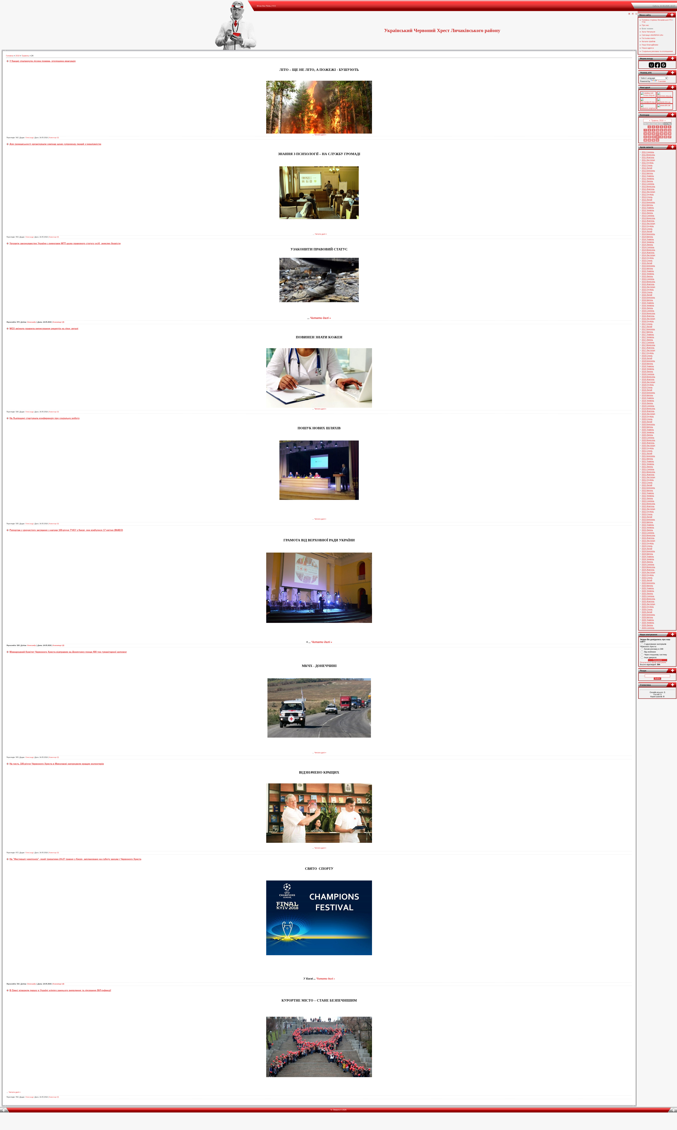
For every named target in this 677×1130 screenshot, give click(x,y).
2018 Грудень (648, 385)
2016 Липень (647, 308)
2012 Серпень (648, 184)
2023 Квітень (647, 522)
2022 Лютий (647, 485)
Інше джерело (650, 657)
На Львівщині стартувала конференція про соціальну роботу (45, 418)
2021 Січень (647, 451)
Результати (645, 662)
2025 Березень (648, 583)
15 (649, 134)
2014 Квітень (647, 237)
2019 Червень (648, 400)
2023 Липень (647, 530)
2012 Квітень (647, 173)
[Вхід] (636, 14)
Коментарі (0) (54, 137)
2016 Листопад (648, 319)
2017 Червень (648, 337)
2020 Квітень (647, 427)
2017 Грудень (648, 353)
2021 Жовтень (648, 474)
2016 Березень (648, 297)
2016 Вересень (648, 313)
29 (649, 140)
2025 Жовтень (648, 601)
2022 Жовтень (648, 506)
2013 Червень (648, 210)
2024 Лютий (647, 548)
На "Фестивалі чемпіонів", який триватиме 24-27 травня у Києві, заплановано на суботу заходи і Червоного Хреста (75, 859)
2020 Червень (648, 432)
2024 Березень (648, 551)
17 (657, 134)
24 (657, 137)
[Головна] (629, 14)
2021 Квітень (647, 459)
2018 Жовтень (648, 379)
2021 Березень (648, 456)
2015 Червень (648, 274)
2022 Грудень (648, 511)
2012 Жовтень (648, 189)
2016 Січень (647, 292)
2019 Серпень (648, 406)
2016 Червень (648, 305)
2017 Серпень (648, 342)
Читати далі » (320, 135)
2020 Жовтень (648, 443)
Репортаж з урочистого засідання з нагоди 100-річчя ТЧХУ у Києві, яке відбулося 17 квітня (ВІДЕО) (66, 530)
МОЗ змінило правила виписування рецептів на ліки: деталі (44, 328)
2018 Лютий (647, 358)
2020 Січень (647, 419)
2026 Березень (648, 615)
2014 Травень (648, 239)
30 (653, 140)
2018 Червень (648, 369)
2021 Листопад (648, 477)
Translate (662, 81)
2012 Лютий (647, 168)
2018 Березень (648, 361)
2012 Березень (648, 171)
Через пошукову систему (655, 655)
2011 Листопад (648, 160)
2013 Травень (648, 208)
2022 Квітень (647, 490)
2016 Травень (648, 303)
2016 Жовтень (648, 316)
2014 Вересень (648, 250)
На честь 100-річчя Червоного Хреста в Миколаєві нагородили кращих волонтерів (57, 763)
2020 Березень (648, 424)
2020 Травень (648, 430)
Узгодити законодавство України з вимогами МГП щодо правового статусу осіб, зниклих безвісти (65, 243)
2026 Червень (648, 622)
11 (661, 130)
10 (657, 130)
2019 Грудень (648, 416)
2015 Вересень (648, 282)
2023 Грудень (648, 543)
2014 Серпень (648, 247)
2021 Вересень (648, 472)
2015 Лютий (647, 263)
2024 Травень (648, 556)
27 (670, 137)
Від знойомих (650, 652)
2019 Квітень (647, 395)
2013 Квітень (647, 205)
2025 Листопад (648, 604)
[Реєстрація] (633, 14)
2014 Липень (647, 245)
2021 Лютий (647, 453)
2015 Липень (647, 276)
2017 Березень (648, 329)
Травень (25, 56)
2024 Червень (648, 559)
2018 (17, 56)
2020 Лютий (647, 422)
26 (665, 137)
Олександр (29, 137)
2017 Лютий (647, 326)
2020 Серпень (648, 437)
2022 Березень (648, 488)
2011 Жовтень (648, 157)
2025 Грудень (648, 607)
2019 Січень (647, 387)
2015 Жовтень (648, 284)
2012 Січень (647, 165)
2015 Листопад (648, 287)
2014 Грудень (648, 258)
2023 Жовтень (648, 538)
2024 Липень (647, 562)
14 (645, 134)
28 (645, 140)
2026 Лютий (647, 612)
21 (645, 137)
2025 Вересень (648, 599)
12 (665, 130)
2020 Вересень (648, 440)
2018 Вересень (648, 377)
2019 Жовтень (648, 411)
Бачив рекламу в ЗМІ (653, 649)
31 (657, 140)
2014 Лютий (647, 231)
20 (670, 134)
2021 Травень (648, 461)
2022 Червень (648, 496)
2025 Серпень (648, 596)
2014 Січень (647, 229)
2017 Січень (647, 324)
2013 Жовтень (648, 221)
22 (649, 137)
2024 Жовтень (648, 570)
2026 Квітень (647, 617)
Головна (9, 56)
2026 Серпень (648, 628)
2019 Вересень (648, 408)
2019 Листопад (648, 414)
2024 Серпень (648, 564)
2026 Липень (647, 625)
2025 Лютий (647, 580)
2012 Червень (648, 178)
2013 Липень (647, 213)
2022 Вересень (648, 504)
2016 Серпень (648, 311)
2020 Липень (647, 435)
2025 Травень (648, 588)
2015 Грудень (648, 289)
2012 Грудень (648, 194)
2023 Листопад (648, 541)
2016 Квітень (647, 300)
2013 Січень (647, 197)
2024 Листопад (648, 572)
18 (661, 134)
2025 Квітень (647, 585)
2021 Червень (648, 464)
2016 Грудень (648, 321)
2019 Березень (648, 393)
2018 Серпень (648, 374)
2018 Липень (647, 371)
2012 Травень (648, 176)
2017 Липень (647, 340)
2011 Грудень (648, 163)
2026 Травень (648, 620)
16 (653, 134)
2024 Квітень (647, 554)
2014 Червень (648, 242)
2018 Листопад (648, 382)
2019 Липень (647, 403)
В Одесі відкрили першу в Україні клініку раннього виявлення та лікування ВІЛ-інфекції (60, 990)
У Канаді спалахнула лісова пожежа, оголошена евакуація (43, 61)
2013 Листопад (648, 223)
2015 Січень (647, 260)
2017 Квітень (647, 332)
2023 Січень (647, 514)
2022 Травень (648, 493)
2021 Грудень (648, 480)
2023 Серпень (648, 533)
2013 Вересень (648, 218)
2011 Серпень (648, 152)
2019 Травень (648, 398)
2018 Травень (648, 366)
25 (661, 137)
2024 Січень (647, 546)
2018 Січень (647, 356)
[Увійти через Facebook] (657, 65)
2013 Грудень (648, 226)
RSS (274, 6)
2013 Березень (648, 202)
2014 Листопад (648, 255)
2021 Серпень (648, 469)
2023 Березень (648, 519)
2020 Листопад (648, 445)
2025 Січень (647, 578)
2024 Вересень (648, 567)
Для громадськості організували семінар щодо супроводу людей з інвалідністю (55, 144)
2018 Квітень (647, 363)
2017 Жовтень (648, 348)
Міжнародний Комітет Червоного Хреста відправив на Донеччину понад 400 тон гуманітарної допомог (68, 652)
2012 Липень (647, 181)
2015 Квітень (647, 268)
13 (670, 130)
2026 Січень (647, 609)
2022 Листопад (648, 509)
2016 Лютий (647, 295)
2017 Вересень (648, 345)
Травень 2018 (657, 120)
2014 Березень (648, 234)
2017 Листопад (648, 350)
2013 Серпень (648, 215)
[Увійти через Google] (663, 65)
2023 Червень (648, 527)
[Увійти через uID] (651, 65)
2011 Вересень (648, 155)
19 (665, 134)
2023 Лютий (647, 517)
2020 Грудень (648, 448)
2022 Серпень (648, 501)
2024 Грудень (648, 575)
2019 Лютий (647, 390)
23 (653, 137)
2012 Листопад (648, 192)
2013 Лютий (647, 200)
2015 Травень (648, 271)
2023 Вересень (648, 535)
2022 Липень (647, 498)
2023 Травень (648, 525)
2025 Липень (647, 593)
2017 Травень (648, 334)
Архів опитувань (659, 662)
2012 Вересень (648, 186)
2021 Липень (647, 467)
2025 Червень (648, 591)
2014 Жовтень (648, 252)
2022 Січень (647, 482)
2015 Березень (648, 266)
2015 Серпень (648, 279)
